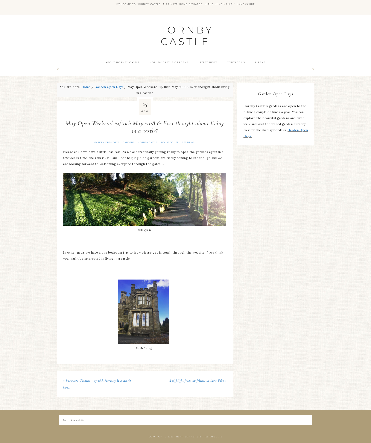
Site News (188, 142)
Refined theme (187, 436)
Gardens (128, 142)
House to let (169, 142)
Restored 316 (213, 436)
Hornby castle (148, 142)
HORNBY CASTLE (186, 35)
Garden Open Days (106, 142)
